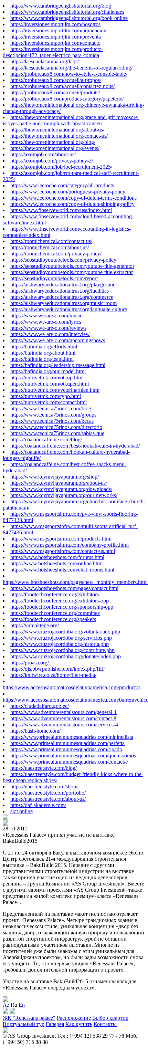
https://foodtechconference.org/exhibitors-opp (59, 601)
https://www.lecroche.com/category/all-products (62, 185)
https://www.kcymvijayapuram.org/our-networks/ (63, 495)
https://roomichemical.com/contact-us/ (51, 241)
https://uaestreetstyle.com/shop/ (43, 786)
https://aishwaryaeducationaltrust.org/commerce (61, 297)
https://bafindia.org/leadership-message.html (57, 365)
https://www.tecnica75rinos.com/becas (52, 421)
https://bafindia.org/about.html (42, 353)
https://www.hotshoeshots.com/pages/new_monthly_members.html (75, 582)
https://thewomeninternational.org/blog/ (52, 142)
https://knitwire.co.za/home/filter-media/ (53, 675)
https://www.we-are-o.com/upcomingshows (57, 340)
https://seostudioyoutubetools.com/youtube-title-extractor (71, 272)
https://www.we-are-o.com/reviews (48, 328)
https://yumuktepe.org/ (34, 625)
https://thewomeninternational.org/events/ (54, 148)
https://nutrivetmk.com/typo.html (45, 396)
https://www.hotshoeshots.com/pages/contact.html (64, 588)
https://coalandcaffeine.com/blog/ (46, 439)
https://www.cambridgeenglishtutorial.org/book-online (69, 18)
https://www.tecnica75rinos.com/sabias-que (57, 433)
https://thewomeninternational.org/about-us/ (57, 130)
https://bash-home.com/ (35, 731)
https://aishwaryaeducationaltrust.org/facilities (59, 291)
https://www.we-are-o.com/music (46, 315)
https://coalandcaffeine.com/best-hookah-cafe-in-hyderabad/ (75, 446)
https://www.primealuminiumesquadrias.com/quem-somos (73, 755)
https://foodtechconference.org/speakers (53, 619)
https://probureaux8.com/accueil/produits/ (55, 92)
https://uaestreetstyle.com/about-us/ (48, 799)
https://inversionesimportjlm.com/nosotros (55, 24)
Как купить (78, 1024)
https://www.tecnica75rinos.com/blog (50, 408)
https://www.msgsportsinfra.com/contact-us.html (62, 551)
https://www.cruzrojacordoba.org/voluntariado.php (65, 632)
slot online (21, 811)
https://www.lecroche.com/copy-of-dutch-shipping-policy (72, 204)
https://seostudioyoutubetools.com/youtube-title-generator (72, 266)
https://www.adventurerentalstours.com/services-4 (64, 724)
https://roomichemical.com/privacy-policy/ (56, 253)
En (22, 1005)
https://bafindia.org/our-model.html (48, 371)
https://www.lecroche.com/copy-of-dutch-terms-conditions (73, 198)
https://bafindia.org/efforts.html (43, 346)
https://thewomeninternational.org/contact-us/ (59, 136)
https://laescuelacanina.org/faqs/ (44, 61)
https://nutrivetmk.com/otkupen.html (49, 384)
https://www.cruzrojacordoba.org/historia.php (59, 644)
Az (6, 1005)
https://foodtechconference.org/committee (55, 613)
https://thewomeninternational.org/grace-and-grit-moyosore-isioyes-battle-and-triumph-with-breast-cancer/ (71, 120)
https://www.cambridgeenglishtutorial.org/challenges (67, 12)
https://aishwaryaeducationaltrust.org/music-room (63, 303)
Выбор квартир (110, 1018)
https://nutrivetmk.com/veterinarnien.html (54, 390)
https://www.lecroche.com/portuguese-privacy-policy (67, 192)
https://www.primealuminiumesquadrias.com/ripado (66, 749)
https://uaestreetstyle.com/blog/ (43, 768)
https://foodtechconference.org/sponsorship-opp (61, 607)
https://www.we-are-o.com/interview (50, 334)
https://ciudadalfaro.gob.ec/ (39, 706)
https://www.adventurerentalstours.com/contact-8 (63, 718)
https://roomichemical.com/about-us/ (49, 247)
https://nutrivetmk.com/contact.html (48, 402)
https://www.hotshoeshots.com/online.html (56, 563)
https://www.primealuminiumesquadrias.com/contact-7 (69, 762)
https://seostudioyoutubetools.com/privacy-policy (63, 260)
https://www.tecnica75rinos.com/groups (53, 415)
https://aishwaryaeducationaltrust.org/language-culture (68, 309)
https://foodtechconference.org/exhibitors (54, 594)
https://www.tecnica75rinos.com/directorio (56, 427)
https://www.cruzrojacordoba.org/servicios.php (61, 638)
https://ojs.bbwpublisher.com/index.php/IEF (57, 669)
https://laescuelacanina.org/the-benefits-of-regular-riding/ (71, 68)
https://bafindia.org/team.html (42, 359)
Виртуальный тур (23, 1024)
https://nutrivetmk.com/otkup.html (47, 377)
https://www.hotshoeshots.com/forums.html (57, 557)
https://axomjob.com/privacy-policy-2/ (51, 161)
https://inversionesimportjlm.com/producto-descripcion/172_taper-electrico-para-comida (53, 52)
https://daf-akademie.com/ (38, 805)
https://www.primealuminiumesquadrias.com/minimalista (71, 737)
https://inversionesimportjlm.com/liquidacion (58, 30)
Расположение (74, 1018)
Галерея (55, 1024)
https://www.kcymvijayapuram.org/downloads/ (61, 489)
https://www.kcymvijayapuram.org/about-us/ (58, 483)
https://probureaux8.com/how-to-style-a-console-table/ (68, 74)
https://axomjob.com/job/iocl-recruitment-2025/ (61, 167)
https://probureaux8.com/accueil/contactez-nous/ (62, 86)
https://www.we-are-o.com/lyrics (45, 322)
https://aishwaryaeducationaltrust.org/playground (63, 284)
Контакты (105, 1024)
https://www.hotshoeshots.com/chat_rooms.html (62, 570)
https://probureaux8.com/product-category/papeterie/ (67, 99)
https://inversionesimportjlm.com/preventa (55, 37)
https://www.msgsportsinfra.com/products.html (61, 539)
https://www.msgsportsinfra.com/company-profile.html (69, 545)
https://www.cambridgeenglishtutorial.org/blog (60, 6)
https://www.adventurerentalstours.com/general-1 (63, 712)
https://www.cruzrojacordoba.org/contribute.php (62, 650)
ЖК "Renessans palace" (29, 1018)
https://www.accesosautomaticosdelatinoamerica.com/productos (71, 687)
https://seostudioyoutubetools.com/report (54, 278)
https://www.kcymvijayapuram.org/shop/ (54, 477)
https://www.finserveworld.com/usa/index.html (61, 210)
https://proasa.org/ (29, 663)
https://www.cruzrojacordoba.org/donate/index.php (65, 656)
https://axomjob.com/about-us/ (43, 154)
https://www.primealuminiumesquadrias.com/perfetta (67, 743)
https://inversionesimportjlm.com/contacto (55, 43)
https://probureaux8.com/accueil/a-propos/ (55, 80)
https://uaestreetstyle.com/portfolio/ (48, 793)
